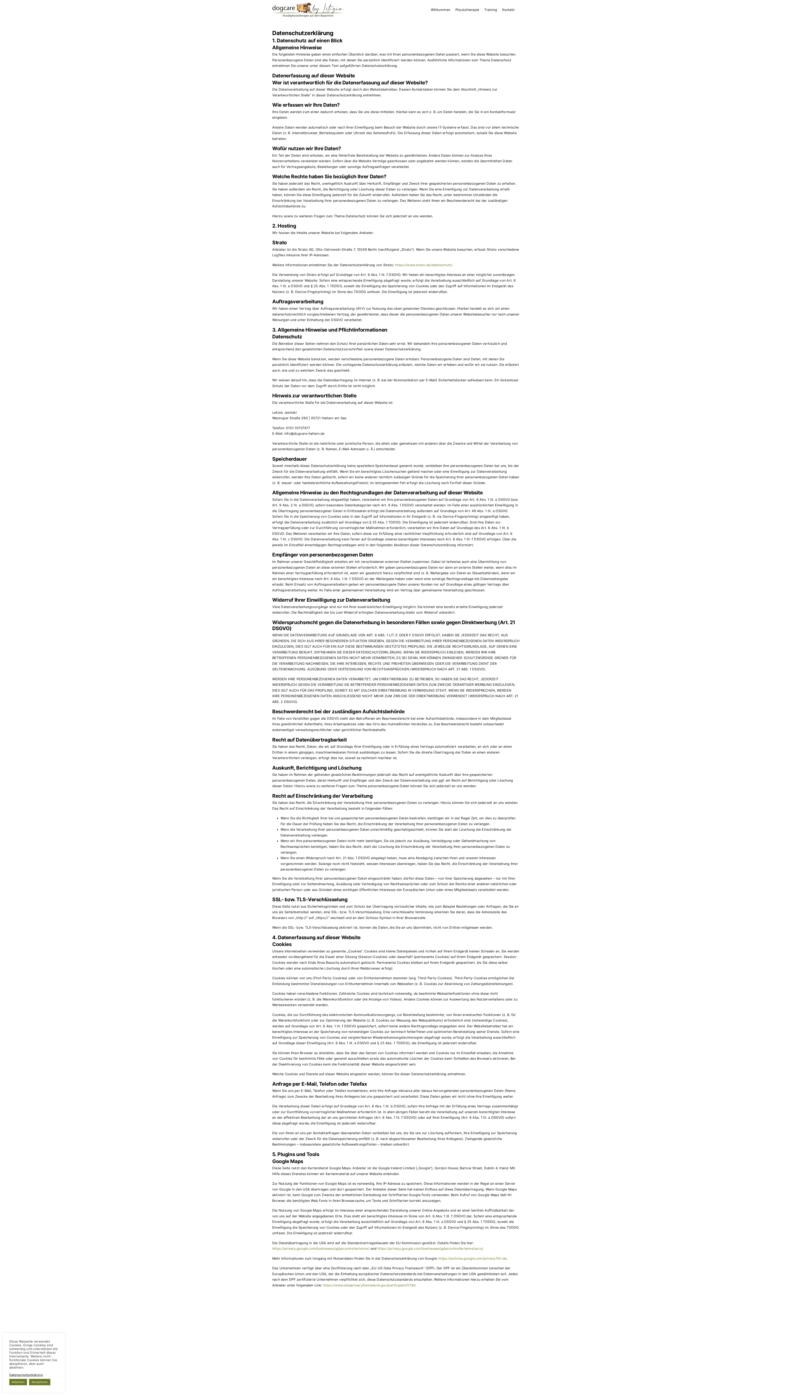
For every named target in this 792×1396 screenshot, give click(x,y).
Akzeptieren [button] (40, 1382)
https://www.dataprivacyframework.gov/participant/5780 (369, 1285)
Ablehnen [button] (18, 1382)
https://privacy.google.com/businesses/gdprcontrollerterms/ (320, 1248)
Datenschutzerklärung (26, 1375)
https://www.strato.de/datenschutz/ (423, 265)
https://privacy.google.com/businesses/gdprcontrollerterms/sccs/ (430, 1248)
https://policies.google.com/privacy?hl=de (472, 1258)
